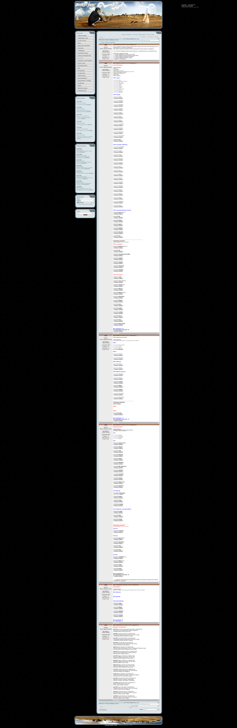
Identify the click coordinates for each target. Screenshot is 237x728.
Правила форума (142, 34)
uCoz (131, 725)
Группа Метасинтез (81, 155)
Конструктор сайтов (123, 725)
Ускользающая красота (82, 124)
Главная (183, 7)
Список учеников (118, 38)
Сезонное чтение (81, 103)
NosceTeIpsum (80, 161)
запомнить (81, 202)
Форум (100, 38)
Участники (134, 34)
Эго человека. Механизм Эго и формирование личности (84, 189)
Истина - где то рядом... (82, 116)
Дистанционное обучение (108, 38)
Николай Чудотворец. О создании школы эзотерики (84, 168)
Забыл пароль (82, 204)
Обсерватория (80, 109)
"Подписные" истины (82, 129)
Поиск (148, 34)
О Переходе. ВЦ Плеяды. (83, 173)
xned (106, 44)
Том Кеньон (79, 149)
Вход (194, 7)
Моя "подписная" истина (82, 130)
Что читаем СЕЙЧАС (82, 104)
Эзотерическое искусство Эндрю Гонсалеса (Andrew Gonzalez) (84, 137)
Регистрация (189, 7)
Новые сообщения (127, 34)
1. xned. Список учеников (128, 38)
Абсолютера (80, 166)
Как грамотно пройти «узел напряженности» (83, 157)
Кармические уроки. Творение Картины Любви (84, 184)
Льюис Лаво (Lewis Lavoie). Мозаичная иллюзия (83, 111)
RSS (197, 7)
